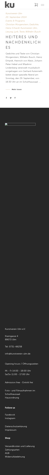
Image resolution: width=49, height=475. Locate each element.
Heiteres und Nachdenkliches (23, 42)
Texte (22, 31)
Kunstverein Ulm (14, 13)
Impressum (10, 430)
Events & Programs (15, 20)
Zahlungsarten (12, 449)
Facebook (10, 414)
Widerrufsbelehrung (15, 456)
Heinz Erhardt (13, 28)
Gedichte (33, 24)
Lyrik (16, 31)
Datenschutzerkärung (16, 426)
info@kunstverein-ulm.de (17, 353)
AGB (7, 453)
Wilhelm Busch (33, 31)
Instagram (10, 418)
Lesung (9, 31)
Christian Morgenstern (17, 24)
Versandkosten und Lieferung (20, 446)
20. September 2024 (16, 17)
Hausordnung (12, 397)
